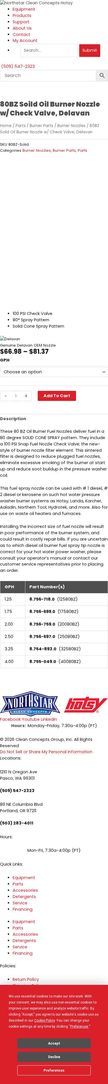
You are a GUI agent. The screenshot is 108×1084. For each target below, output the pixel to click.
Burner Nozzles (71, 125)
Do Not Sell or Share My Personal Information (46, 752)
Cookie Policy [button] (44, 1020)
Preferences (54, 1070)
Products (22, 15)
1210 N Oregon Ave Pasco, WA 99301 (18, 775)
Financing (23, 909)
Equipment (24, 9)
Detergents (24, 897)
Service (20, 903)
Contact (21, 34)
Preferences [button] (79, 1027)
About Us (22, 28)
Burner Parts (41, 125)
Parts (21, 125)
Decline (54, 1057)
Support (21, 22)
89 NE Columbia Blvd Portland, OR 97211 (21, 808)
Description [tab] (13, 419)
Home (6, 125)
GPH (5, 360)
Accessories (25, 890)
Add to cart (56, 396)
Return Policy (26, 979)
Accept (54, 1043)
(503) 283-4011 (16, 823)
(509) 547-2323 (17, 790)
